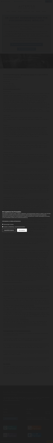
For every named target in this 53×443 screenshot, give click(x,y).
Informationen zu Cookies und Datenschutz (11, 221)
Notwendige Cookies (9, 224)
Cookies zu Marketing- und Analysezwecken (14, 226)
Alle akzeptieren (22, 230)
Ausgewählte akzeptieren (9, 230)
